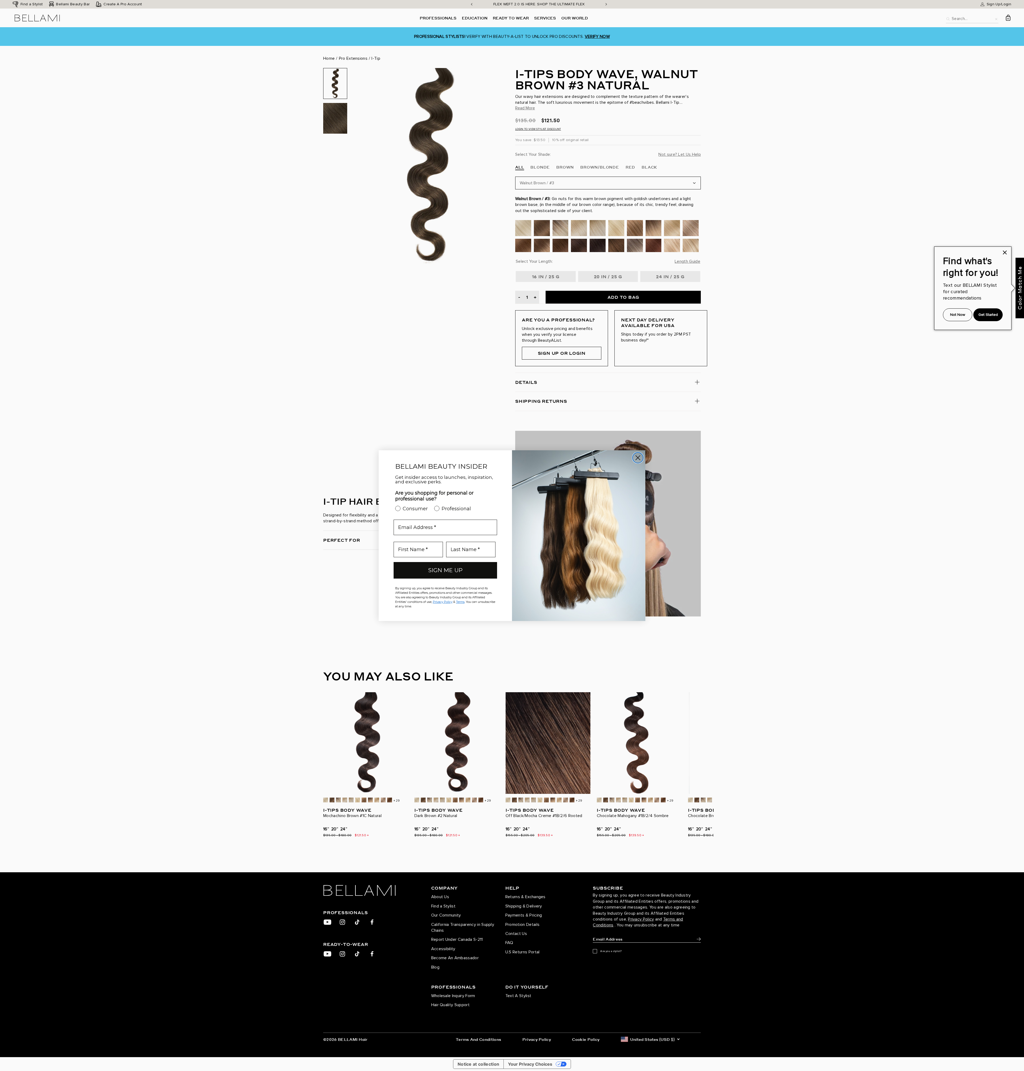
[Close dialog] (638, 457)
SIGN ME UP (445, 570)
